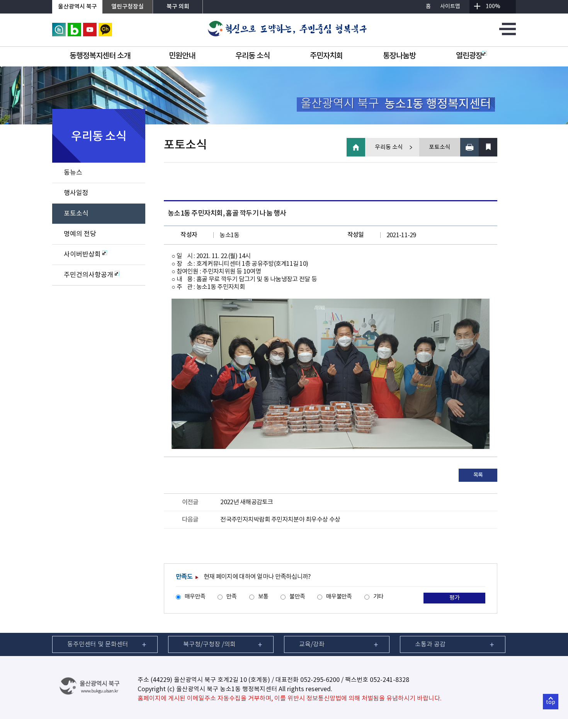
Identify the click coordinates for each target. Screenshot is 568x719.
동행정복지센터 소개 (100, 56)
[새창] (59, 26)
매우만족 (195, 596)
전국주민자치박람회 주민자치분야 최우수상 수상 (280, 519)
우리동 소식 (252, 56)
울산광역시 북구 (77, 6)
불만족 (297, 596)
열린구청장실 (127, 6)
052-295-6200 (320, 680)
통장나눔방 (399, 56)
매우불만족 (339, 596)
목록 (478, 475)
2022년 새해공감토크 (246, 502)
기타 (378, 596)
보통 (263, 596)
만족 (231, 596)
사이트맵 (450, 6)
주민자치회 (326, 56)
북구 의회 (178, 6)
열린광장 (469, 56)
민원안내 (182, 56)
